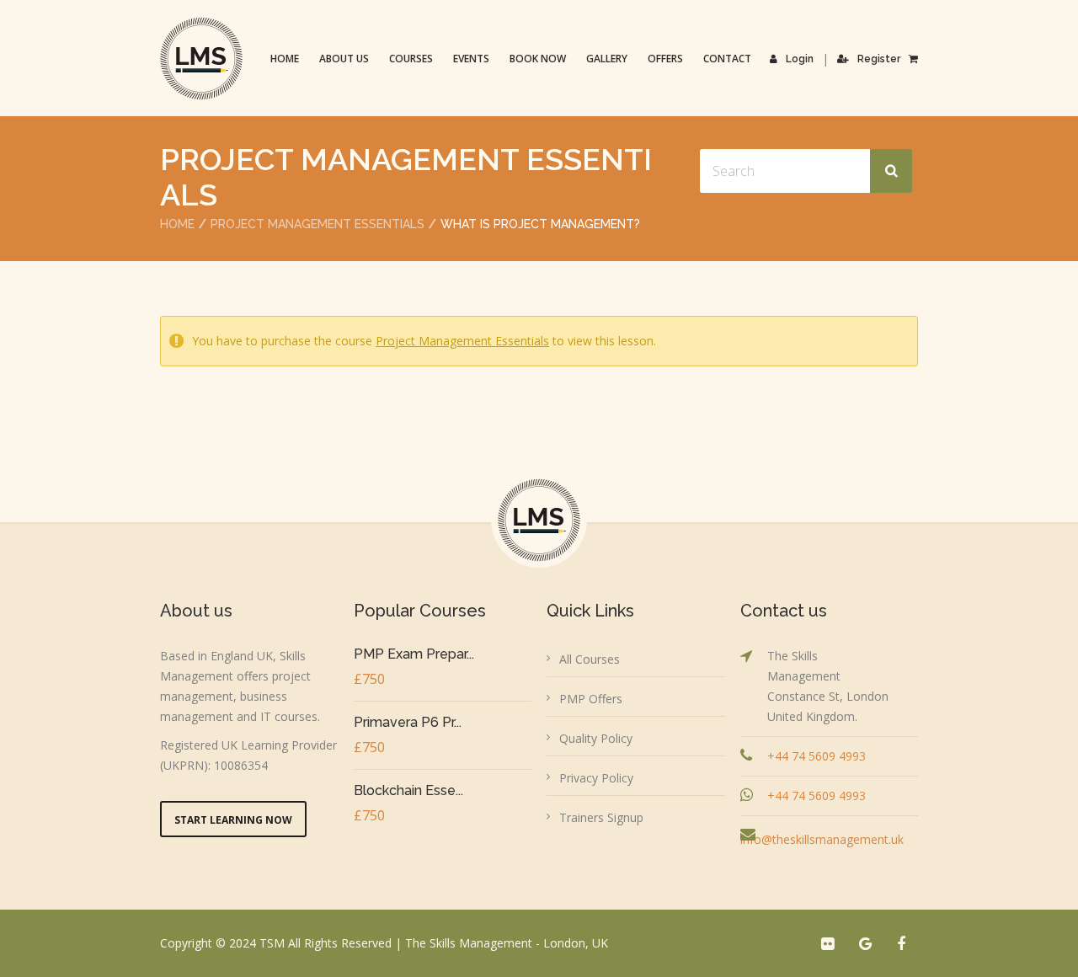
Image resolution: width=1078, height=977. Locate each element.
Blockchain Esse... (408, 790)
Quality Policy (595, 738)
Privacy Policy (596, 778)
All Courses (589, 659)
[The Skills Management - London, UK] (201, 58)
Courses (411, 58)
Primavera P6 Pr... (408, 722)
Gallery (606, 58)
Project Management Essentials (317, 224)
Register (878, 59)
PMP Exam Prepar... (414, 654)
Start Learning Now (233, 820)
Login (800, 59)
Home (284, 58)
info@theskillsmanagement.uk (822, 839)
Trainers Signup (601, 817)
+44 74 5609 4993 (816, 756)
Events (471, 58)
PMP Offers (590, 699)
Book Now (538, 58)
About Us (344, 58)
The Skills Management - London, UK (506, 943)
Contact (727, 58)
